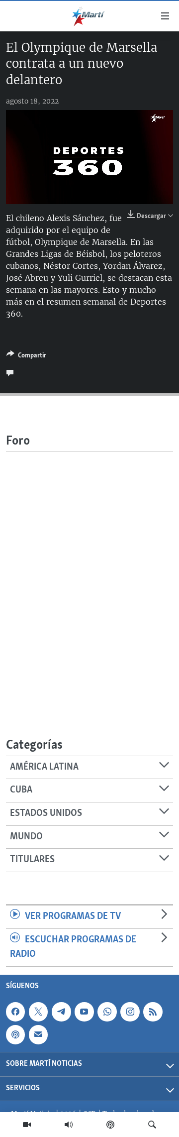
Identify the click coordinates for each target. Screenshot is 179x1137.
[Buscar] (152, 1124)
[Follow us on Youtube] (84, 1011)
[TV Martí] (27, 1124)
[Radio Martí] (69, 1124)
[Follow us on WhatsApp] (106, 1011)
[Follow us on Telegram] (61, 1011)
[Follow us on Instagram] (129, 1011)
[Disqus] (89, 576)
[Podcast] (110, 1124)
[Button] (26, 356)
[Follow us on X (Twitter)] (38, 1011)
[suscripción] (38, 1034)
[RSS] (152, 1011)
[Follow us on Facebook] (15, 1011)
